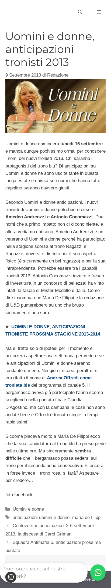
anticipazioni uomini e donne (41, 517)
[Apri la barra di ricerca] (80, 12)
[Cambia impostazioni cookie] (10, 577)
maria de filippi (87, 517)
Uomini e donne (28, 509)
